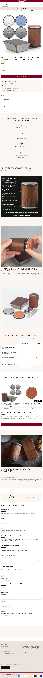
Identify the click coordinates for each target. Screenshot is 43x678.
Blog (2, 658)
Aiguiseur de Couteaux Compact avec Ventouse (27, 631)
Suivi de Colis (4, 656)
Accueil (2, 10)
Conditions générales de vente (7, 653)
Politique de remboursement (7, 649)
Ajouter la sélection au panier (21, 424)
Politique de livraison (5, 651)
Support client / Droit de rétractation (8, 655)
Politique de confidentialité (6, 648)
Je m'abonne (5, 667)
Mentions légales (4, 646)
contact (31, 649)
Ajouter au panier (21, 76)
